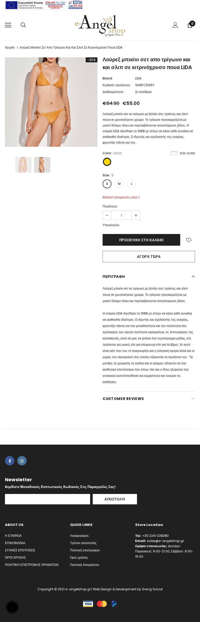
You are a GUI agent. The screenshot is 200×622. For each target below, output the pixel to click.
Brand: (108, 78)
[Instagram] (22, 460)
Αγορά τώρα (149, 256)
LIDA (138, 78)
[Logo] (100, 24)
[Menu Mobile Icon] (8, 25)
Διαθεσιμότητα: (113, 92)
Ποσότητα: (110, 206)
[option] (51, 102)
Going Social (152, 589)
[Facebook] (9, 460)
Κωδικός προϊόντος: (117, 85)
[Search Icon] (23, 25)
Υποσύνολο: (111, 225)
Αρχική (10, 47)
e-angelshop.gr (78, 589)
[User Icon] (175, 25)
